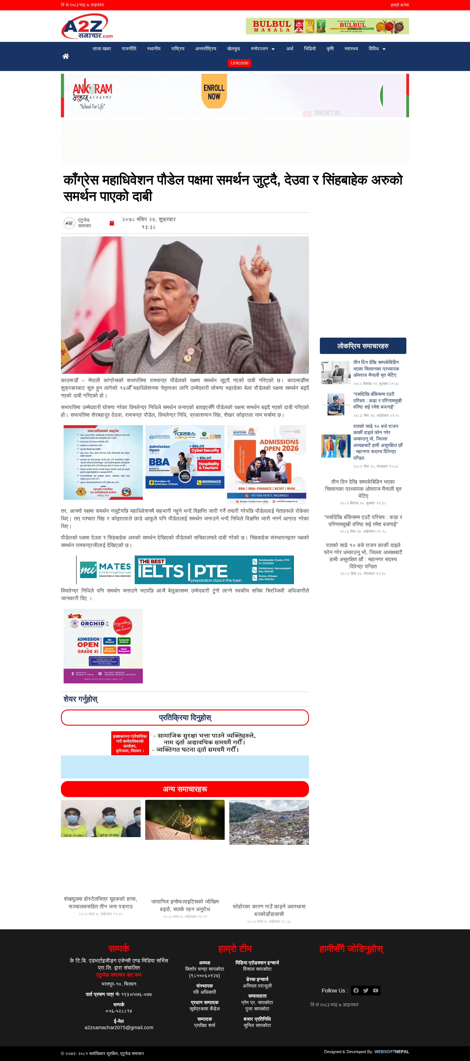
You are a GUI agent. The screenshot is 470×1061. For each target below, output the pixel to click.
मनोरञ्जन (259, 48)
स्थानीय (153, 48)
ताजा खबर (102, 48)
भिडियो (310, 48)
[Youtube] (376, 990)
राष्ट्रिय (177, 48)
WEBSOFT (392, 1051)
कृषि (330, 48)
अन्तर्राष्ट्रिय (205, 48)
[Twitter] (366, 990)
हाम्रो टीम (235, 948)
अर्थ (289, 48)
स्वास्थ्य (351, 48)
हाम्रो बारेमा (400, 5)
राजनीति (129, 48)
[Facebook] (356, 990)
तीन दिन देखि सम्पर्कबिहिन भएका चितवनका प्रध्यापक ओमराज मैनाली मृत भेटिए (363, 489)
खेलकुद (233, 48)
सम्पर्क (119, 948)
